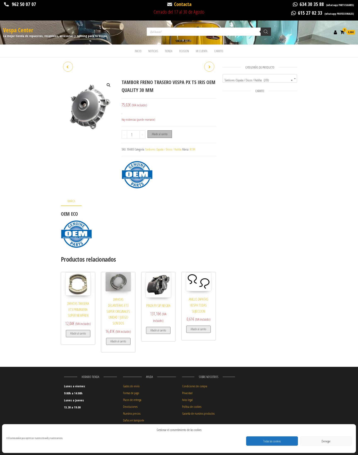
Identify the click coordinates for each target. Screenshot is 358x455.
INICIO (138, 51)
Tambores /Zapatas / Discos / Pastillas (163, 149)
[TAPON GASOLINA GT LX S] (209, 67)
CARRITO (218, 51)
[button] (108, 85)
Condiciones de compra (194, 386)
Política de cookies (191, 406)
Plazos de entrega (132, 400)
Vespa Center (18, 30)
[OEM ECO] (137, 174)
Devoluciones (130, 406)
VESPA (192, 149)
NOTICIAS (153, 51)
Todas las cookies (272, 441)
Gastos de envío (131, 386)
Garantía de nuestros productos (198, 413)
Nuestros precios (131, 413)
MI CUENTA (201, 51)
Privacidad (187, 393)
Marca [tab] (71, 201)
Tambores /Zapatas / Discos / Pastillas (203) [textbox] (259, 80)
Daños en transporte (133, 420)
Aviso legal (187, 400)
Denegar (326, 441)
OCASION (184, 51)
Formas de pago (131, 393)
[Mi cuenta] (335, 32)
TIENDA (168, 51)
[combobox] (260, 78)
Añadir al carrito (160, 134)
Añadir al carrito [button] (78, 333)
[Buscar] (266, 32)
